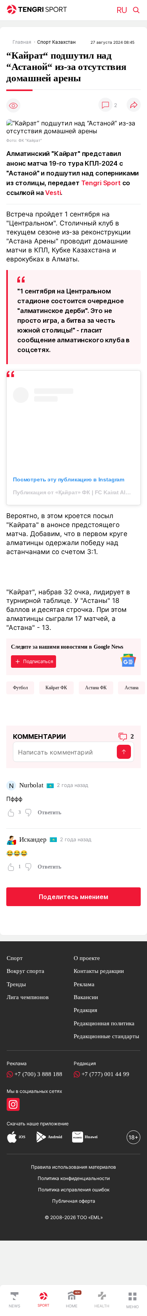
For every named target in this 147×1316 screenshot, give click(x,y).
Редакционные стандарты (106, 1036)
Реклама (84, 984)
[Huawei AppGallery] (77, 1137)
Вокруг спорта (25, 971)
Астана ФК (96, 687)
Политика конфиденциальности (74, 1178)
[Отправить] (124, 752)
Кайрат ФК (56, 687)
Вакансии (86, 997)
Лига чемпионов (28, 997)
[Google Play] (40, 1137)
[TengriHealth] (102, 1300)
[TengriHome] (72, 1300)
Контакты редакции (99, 971)
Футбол (20, 687)
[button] (132, 1300)
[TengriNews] (14, 1300)
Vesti (53, 193)
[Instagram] (13, 1104)
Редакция (85, 1010)
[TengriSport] (43, 1300)
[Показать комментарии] (105, 105)
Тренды (16, 984)
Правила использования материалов (73, 1167)
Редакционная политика (104, 1023)
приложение (54, 1123)
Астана (131, 687)
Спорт (15, 958)
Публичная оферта (73, 1201)
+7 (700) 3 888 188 (38, 1074)
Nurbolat (31, 785)
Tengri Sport (101, 183)
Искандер (33, 839)
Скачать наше (23, 1123)
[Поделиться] (134, 105)
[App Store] (12, 1137)
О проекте (87, 958)
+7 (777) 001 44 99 (105, 1074)
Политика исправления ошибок (73, 1190)
